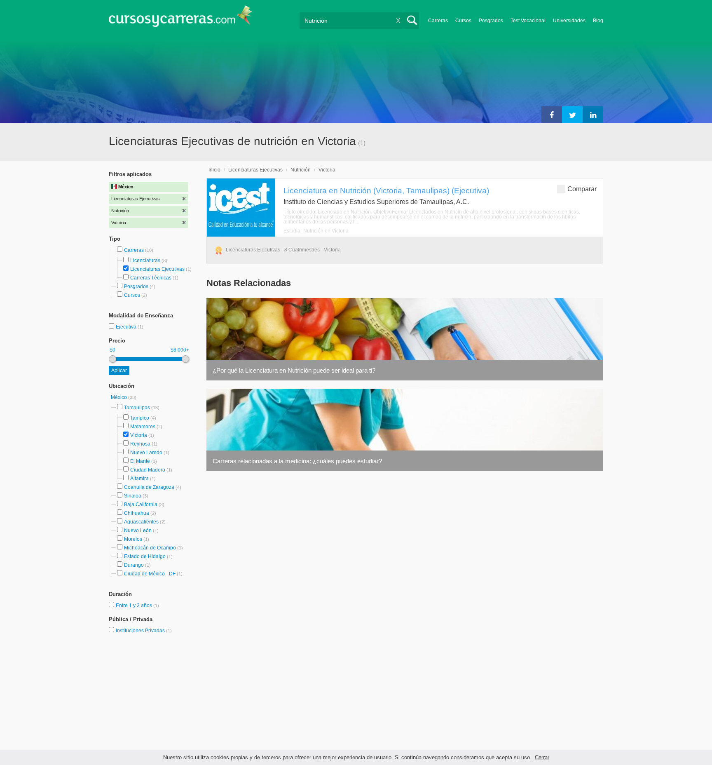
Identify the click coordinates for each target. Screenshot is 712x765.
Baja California (140, 504)
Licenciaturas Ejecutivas (157, 269)
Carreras (438, 20)
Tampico (139, 418)
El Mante (140, 461)
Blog (598, 20)
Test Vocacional (528, 20)
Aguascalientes (141, 522)
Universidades (569, 20)
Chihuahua (136, 513)
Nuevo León (138, 530)
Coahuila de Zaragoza (149, 487)
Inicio (214, 170)
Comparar (582, 188)
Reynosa (140, 444)
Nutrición (300, 170)
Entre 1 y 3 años (134, 605)
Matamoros (142, 426)
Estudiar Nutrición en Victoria (316, 231)
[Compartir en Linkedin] (593, 114)
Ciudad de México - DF (150, 574)
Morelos (133, 539)
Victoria (138, 435)
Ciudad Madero (147, 470)
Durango (134, 565)
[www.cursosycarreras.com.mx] (180, 18)
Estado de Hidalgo (145, 556)
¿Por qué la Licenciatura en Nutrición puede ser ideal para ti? (294, 370)
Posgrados (491, 20)
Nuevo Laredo (146, 452)
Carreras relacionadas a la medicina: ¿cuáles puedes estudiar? (297, 461)
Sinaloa (132, 496)
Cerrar (542, 757)
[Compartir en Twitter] (572, 114)
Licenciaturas (145, 260)
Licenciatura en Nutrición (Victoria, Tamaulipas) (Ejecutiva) (386, 190)
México (119, 397)
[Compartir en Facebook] (551, 114)
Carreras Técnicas (150, 278)
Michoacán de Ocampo (150, 548)
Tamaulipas (137, 408)
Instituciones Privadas (144, 631)
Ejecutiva (127, 327)
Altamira (139, 478)
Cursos (463, 20)
